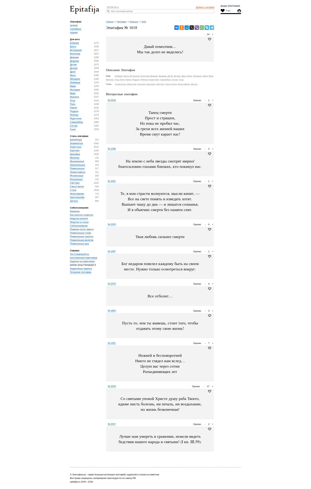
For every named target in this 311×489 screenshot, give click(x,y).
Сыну (73, 129)
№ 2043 (112, 283)
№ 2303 (112, 224)
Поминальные (77, 168)
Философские (77, 194)
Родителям (75, 118)
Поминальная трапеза (81, 236)
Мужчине (74, 97)
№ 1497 (112, 251)
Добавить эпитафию (205, 7)
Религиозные (77, 176)
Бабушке (74, 43)
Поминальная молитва (81, 240)
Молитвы (74, 158)
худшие (74, 32)
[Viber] (197, 27)
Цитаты (74, 201)
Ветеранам (76, 50)
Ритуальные (76, 179)
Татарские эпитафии (80, 272)
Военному (75, 54)
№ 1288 (112, 149)
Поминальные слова (80, 233)
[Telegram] (212, 27)
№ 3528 (112, 100)
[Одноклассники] (181, 27)
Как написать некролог (81, 215)
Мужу (72, 93)
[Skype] (207, 27)
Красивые (75, 154)
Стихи (73, 190)
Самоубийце (76, 122)
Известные (75, 147)
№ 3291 (112, 181)
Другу (73, 72)
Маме (73, 86)
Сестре (74, 125)
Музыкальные (77, 161)
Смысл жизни (77, 186)
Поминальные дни (79, 244)
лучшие (74, 25)
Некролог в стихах (79, 222)
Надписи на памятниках (82, 261)
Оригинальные (77, 165)
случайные (75, 29)
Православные (77, 172)
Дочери (74, 68)
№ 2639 (112, 386)
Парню (73, 108)
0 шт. (228, 10)
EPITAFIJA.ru (113, 7)
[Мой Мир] (186, 27)
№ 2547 (112, 424)
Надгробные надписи (81, 268)
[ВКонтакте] (176, 27)
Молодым (75, 90)
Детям (73, 64)
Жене (73, 75)
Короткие (75, 150)
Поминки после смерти (82, 229)
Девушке (74, 57)
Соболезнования (79, 226)
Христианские (77, 197)
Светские (75, 183)
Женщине (75, 79)
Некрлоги (75, 211)
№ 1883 (112, 310)
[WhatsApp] (202, 27)
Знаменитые (76, 143)
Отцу (72, 100)
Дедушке (74, 61)
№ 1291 (112, 343)
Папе (72, 104)
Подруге (74, 111)
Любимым (75, 82)
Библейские (76, 140)
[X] (192, 27)
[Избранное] (209, 105)
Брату (73, 46)
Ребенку (74, 115)
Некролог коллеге (79, 218)
